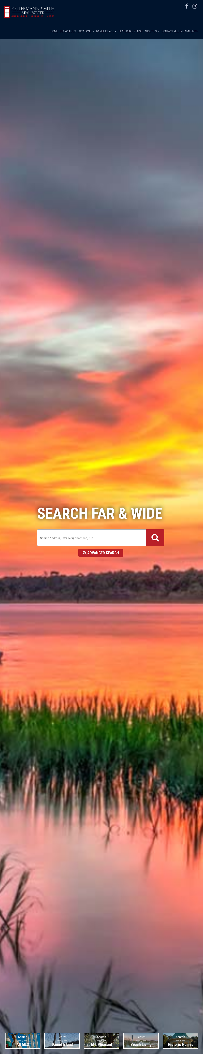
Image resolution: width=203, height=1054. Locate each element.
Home (54, 31)
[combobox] (100, 537)
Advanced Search (102, 552)
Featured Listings (131, 31)
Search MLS (68, 31)
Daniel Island (105, 31)
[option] (22, 1041)
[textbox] (91, 538)
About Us (151, 31)
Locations (85, 31)
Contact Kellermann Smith (180, 31)
